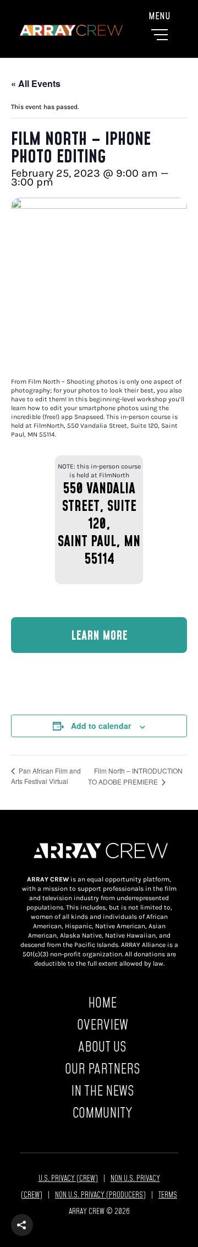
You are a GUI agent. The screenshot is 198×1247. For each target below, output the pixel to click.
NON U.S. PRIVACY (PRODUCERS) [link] (100, 1194)
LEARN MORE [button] (99, 635)
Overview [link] (102, 1024)
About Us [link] (102, 1046)
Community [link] (102, 1112)
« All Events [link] (36, 83)
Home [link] (102, 1002)
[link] (99, 30)
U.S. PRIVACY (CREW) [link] (68, 1178)
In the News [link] (102, 1090)
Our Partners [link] (102, 1068)
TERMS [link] (167, 1194)
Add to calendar (101, 725)
